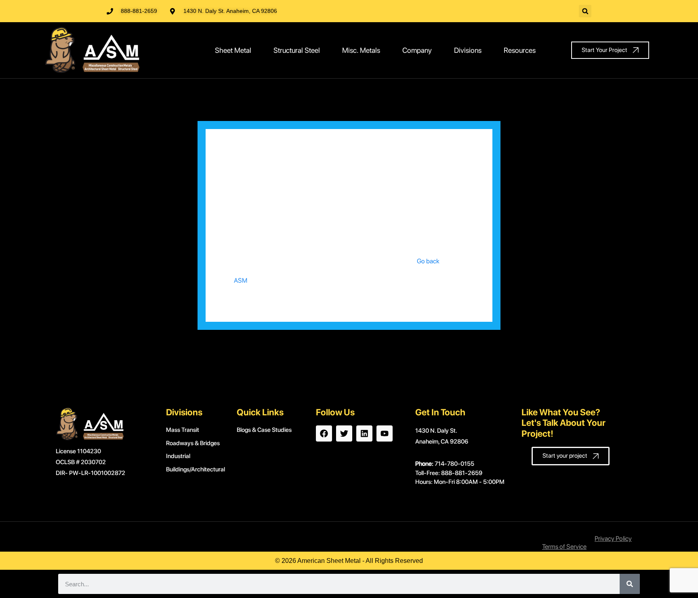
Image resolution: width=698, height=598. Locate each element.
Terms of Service (564, 546)
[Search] (630, 584)
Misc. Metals (361, 50)
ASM (240, 280)
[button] (585, 11)
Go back (428, 261)
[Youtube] (384, 433)
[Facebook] (324, 433)
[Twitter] (344, 433)
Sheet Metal (233, 50)
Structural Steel (296, 50)
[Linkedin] (364, 433)
